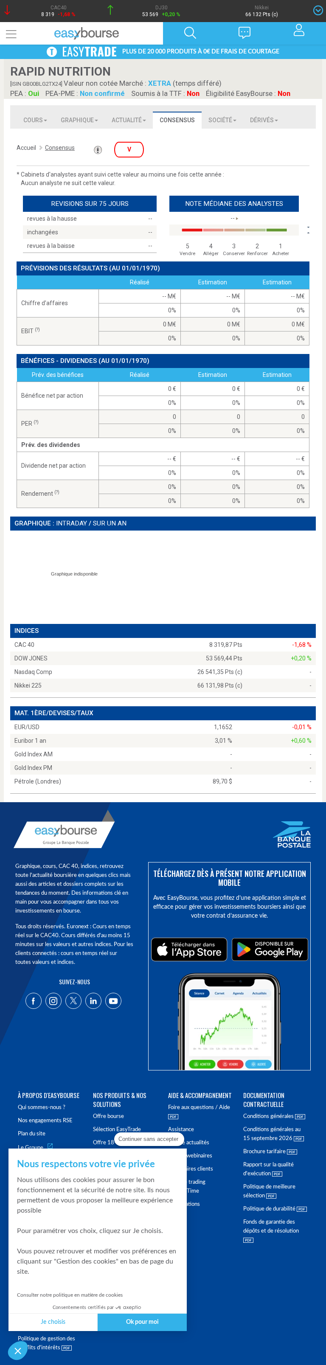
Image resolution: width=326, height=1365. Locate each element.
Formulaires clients (190, 1169)
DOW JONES (31, 658)
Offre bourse (108, 1116)
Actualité (127, 120)
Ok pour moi (142, 1322)
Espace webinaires (190, 1156)
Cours (33, 120)
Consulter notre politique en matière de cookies (70, 1295)
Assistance (181, 1129)
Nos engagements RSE (45, 1120)
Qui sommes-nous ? (41, 1107)
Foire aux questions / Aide (199, 1107)
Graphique (77, 120)
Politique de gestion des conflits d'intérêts (46, 1343)
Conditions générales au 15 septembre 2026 (272, 1134)
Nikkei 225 (28, 685)
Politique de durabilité (270, 1209)
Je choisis (53, 1322)
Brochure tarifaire (265, 1151)
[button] (18, 1350)
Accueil (26, 147)
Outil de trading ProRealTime (186, 1187)
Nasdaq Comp (33, 671)
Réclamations (184, 1204)
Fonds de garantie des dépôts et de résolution (271, 1226)
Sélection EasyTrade (117, 1129)
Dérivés (262, 120)
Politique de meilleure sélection (269, 1191)
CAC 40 (24, 644)
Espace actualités (188, 1143)
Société (220, 120)
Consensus (177, 120)
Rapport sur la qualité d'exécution (268, 1169)
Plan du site (31, 1134)
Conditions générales (269, 1116)
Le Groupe (30, 1148)
